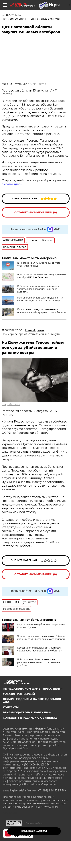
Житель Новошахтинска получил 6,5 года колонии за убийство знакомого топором (41, 637)
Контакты (11, 707)
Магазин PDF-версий (19, 694)
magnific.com (11, 404)
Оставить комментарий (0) (35, 212)
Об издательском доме (21, 688)
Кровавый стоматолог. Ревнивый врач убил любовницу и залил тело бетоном (39, 649)
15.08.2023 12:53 (11, 15)
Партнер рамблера (34, 823)
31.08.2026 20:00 (12, 330)
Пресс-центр (52, 688)
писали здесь (12, 184)
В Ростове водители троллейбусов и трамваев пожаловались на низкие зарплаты (38, 289)
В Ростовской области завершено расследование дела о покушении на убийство (38, 662)
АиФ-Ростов (38, 84)
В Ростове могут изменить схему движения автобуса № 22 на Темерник (41, 276)
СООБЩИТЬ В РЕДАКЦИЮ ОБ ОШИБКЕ (30, 717)
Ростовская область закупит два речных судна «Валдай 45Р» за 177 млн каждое (40, 299)
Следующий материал (34, 831)
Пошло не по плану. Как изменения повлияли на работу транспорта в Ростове (41, 311)
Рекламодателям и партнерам (27, 712)
